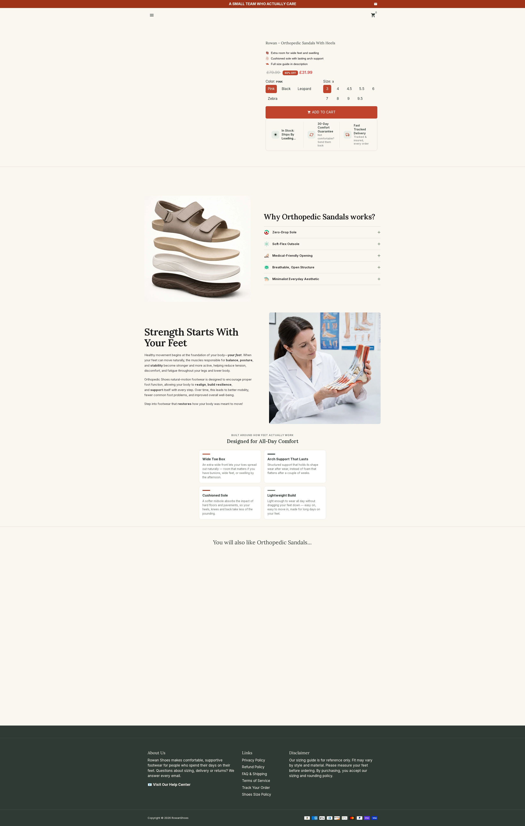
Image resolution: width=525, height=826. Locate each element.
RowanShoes (180, 817)
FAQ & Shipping (254, 774)
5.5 (361, 89)
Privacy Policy (253, 760)
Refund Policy (253, 767)
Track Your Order (256, 788)
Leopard (304, 89)
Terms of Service (256, 781)
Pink (271, 89)
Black (286, 89)
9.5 (360, 99)
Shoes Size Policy (256, 794)
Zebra (272, 99)
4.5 (349, 89)
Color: (274, 81)
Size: (328, 81)
